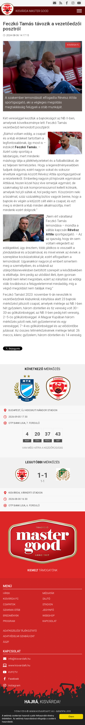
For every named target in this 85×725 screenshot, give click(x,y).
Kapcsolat (49, 621)
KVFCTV (13, 672)
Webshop (48, 615)
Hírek (6, 593)
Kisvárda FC (11, 598)
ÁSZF (6, 641)
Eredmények (11, 615)
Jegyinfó (48, 609)
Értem (71, 716)
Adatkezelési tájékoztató (20, 630)
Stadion (47, 604)
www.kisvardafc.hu (19, 665)
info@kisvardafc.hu (19, 658)
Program (9, 621)
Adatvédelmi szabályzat (19, 636)
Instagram (14, 685)
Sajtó (46, 598)
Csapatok (9, 604)
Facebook (13, 678)
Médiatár (48, 593)
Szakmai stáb (11, 609)
